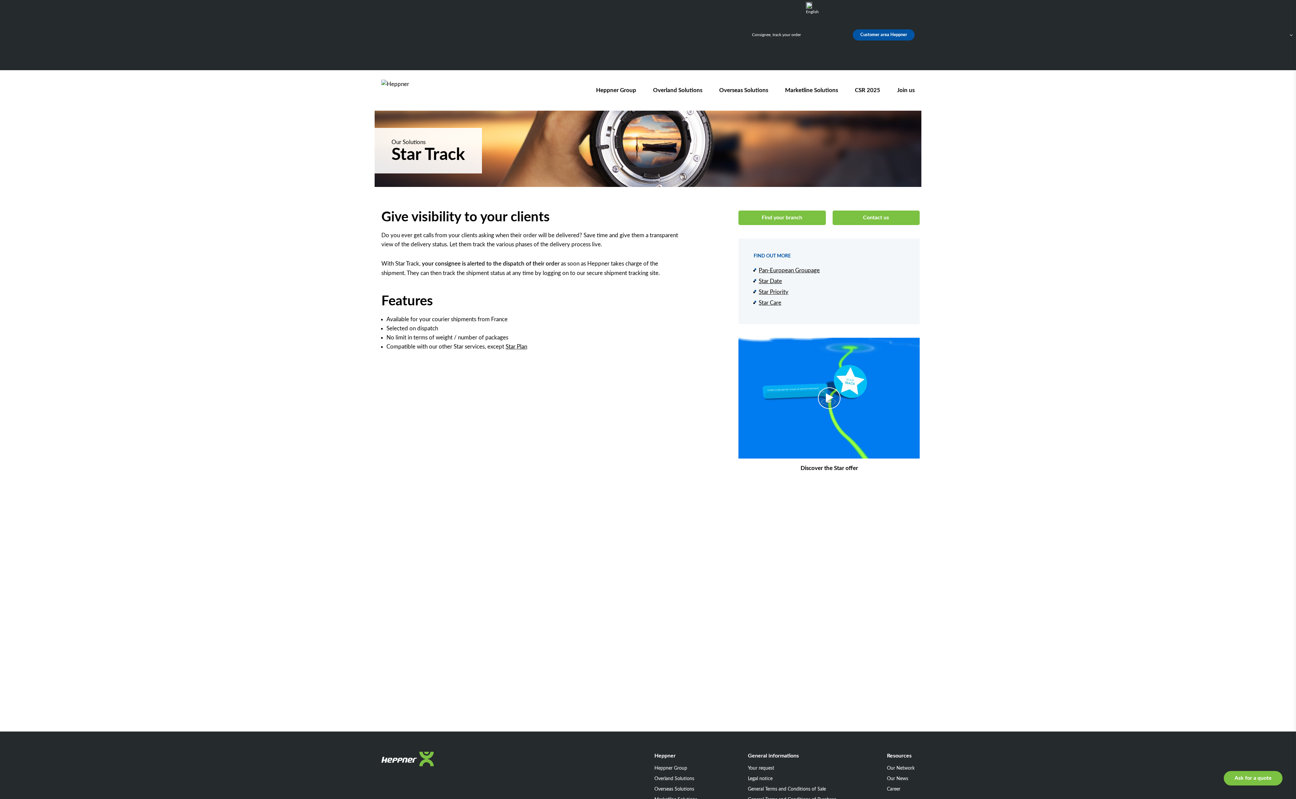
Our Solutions (409, 142)
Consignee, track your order (776, 35)
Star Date (770, 281)
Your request (761, 768)
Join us (906, 90)
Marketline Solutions (811, 90)
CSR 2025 (867, 90)
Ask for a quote (1253, 778)
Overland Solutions (677, 90)
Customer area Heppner (883, 35)
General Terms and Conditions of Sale (787, 789)
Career (893, 789)
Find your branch (782, 217)
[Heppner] (419, 90)
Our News (897, 778)
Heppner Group (616, 90)
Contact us (876, 217)
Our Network (901, 768)
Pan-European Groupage (789, 270)
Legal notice (760, 778)
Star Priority (773, 292)
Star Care (770, 303)
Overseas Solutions (743, 90)
